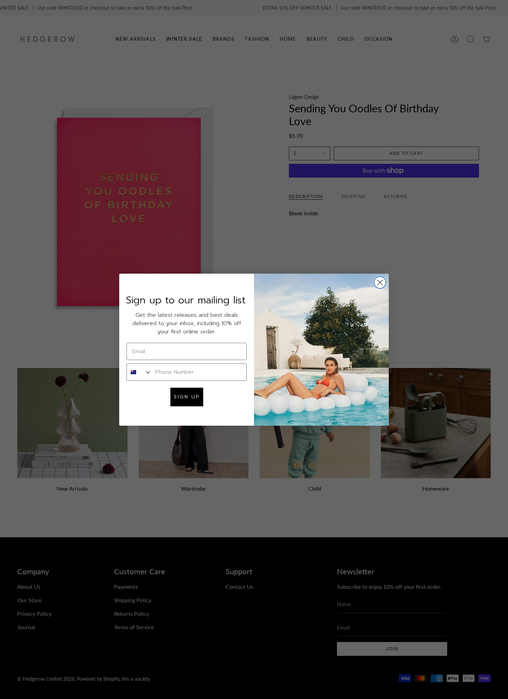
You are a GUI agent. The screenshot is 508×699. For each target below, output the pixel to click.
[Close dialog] (380, 282)
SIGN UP (187, 396)
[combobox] (139, 372)
